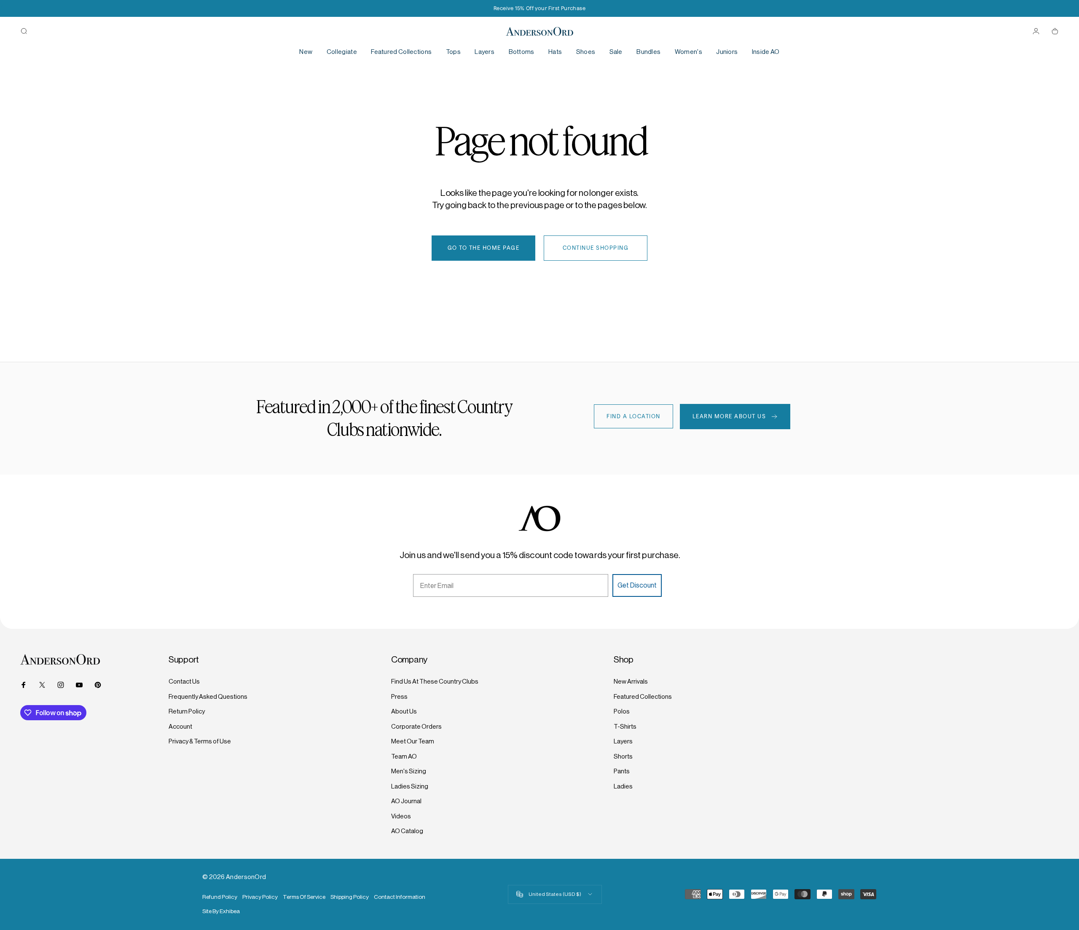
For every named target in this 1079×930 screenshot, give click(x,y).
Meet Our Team (412, 741)
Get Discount (637, 585)
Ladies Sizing (409, 786)
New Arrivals (631, 681)
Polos (622, 711)
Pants (622, 771)
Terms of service (304, 897)
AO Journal (406, 800)
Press (399, 696)
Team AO (404, 756)
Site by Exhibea (221, 911)
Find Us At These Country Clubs (434, 681)
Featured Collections (643, 696)
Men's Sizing (408, 771)
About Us (404, 711)
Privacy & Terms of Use (200, 741)
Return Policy (187, 711)
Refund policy (219, 897)
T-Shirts (625, 726)
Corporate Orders (416, 726)
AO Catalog (407, 830)
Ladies (623, 786)
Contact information (399, 897)
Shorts (623, 756)
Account (180, 726)
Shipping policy (349, 897)
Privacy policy (260, 897)
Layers (623, 741)
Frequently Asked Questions (208, 696)
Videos (401, 816)
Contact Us (184, 681)
